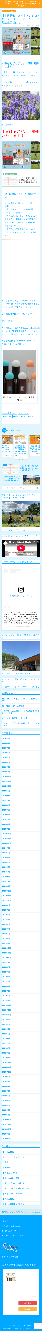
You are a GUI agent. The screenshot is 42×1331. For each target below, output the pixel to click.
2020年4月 (6, 1101)
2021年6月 (6, 1034)
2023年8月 (6, 910)
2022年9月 (6, 962)
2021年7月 (6, 1029)
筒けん (31, 416)
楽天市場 (27, 1303)
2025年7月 (6, 800)
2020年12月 (7, 1062)
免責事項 (29, 1325)
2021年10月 (7, 1015)
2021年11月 (7, 1010)
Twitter (5, 344)
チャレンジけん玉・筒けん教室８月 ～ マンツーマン (20, 724)
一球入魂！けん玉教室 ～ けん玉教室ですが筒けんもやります (20, 712)
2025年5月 (6, 810)
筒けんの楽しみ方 (12, 1178)
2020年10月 (7, 1072)
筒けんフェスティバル (14, 1194)
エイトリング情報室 (10, 1257)
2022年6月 (6, 977)
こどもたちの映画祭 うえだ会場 (14, 718)
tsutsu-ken (8, 626)
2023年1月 (6, 943)
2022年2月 (6, 996)
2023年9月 (6, 905)
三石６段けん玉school (11, 1226)
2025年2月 (6, 824)
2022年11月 (7, 953)
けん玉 (6, 413)
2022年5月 (6, 981)
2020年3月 (6, 1105)
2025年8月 (6, 796)
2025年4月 (6, 815)
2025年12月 (7, 777)
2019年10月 (7, 1129)
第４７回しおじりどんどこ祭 (13, 706)
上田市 (16, 416)
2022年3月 (6, 991)
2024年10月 (7, 843)
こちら (21, 334)
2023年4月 (6, 929)
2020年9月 (6, 1077)
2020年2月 (6, 1110)
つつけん (13, 413)
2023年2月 (6, 939)
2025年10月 (7, 786)
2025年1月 (6, 829)
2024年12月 (7, 834)
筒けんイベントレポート (15, 1183)
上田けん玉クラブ (9, 1231)
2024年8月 (6, 853)
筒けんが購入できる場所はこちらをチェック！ (20, 673)
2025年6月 (6, 805)
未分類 (7, 1167)
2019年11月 (7, 1124)
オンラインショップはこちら (13, 530)
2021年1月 (6, 1058)
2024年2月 (6, 881)
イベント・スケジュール (9, 11)
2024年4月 (6, 872)
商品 (6, 1162)
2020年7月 (6, 1086)
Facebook (30, 341)
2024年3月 (6, 877)
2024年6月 (6, 862)
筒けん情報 (9, 1199)
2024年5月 (6, 867)
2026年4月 (6, 757)
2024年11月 (7, 838)
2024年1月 (6, 886)
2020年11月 (7, 1067)
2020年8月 (6, 1081)
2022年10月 (7, 958)
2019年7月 (6, 1139)
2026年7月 (6, 743)
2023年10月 (7, 900)
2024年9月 (6, 848)
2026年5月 (6, 753)
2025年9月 (6, 791)
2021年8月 (6, 1024)
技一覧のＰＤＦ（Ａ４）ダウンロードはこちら (20, 687)
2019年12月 (7, 1120)
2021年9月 (6, 1020)
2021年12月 (7, 1005)
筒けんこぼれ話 (11, 1173)
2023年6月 (6, 919)
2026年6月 (6, 748)
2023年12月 (7, 891)
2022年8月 (6, 967)
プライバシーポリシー (16, 1325)
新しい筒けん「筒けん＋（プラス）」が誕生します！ (20, 700)
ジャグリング (7, 416)
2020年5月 (6, 1096)
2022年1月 (6, 1000)
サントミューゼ (24, 413)
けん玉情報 (9, 1152)
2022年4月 (6, 986)
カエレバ (34, 1298)
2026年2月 (6, 767)
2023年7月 (6, 915)
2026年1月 (6, 772)
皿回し (24, 416)
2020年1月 (6, 1115)
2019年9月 (6, 1134)
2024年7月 (6, 858)
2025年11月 (7, 781)
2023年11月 (7, 896)
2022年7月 (6, 972)
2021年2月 (6, 1053)
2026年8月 (6, 738)
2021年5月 (6, 1039)
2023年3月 (6, 934)
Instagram (21, 341)
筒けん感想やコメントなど (15, 1204)
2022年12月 (7, 948)
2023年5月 (6, 924)
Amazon (28, 1309)
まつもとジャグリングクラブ (13, 1235)
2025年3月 (6, 819)
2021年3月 (6, 1048)
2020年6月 (6, 1091)
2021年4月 (6, 1043)
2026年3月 (6, 762)
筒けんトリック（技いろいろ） (17, 1188)
